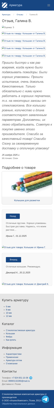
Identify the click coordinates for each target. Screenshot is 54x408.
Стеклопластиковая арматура (20, 330)
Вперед (13, 260)
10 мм (9, 313)
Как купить (11, 340)
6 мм (8, 306)
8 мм (8, 310)
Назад (13, 216)
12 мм (9, 316)
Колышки (10, 333)
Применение (12, 357)
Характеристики (13, 354)
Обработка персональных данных (18, 404)
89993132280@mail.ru (19, 381)
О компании (11, 363)
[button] (48, 5)
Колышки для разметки (27, 200)
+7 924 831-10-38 (20, 378)
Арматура (15, 5)
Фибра (9, 337)
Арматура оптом (14, 360)
